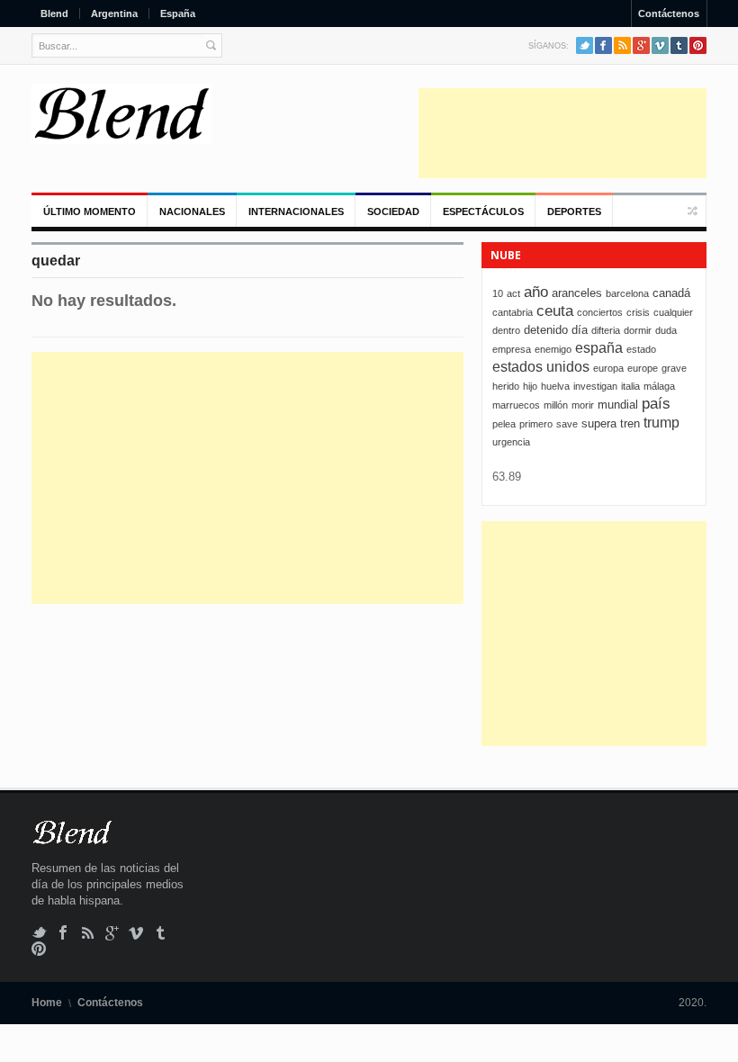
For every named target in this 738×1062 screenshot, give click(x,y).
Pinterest (697, 45)
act (513, 293)
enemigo (553, 349)
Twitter (584, 45)
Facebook (603, 45)
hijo (530, 386)
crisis (638, 312)
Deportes (574, 211)
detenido (546, 330)
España (177, 13)
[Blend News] (122, 114)
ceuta (554, 311)
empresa (511, 349)
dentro (506, 330)
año (536, 292)
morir (583, 405)
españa (599, 348)
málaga (659, 386)
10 (497, 293)
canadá (671, 293)
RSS (622, 45)
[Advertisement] (562, 133)
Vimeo (660, 45)
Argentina (114, 13)
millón (556, 405)
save (567, 423)
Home (47, 1002)
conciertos (600, 312)
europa (608, 368)
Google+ (641, 45)
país (656, 403)
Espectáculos (483, 211)
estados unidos (541, 366)
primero (536, 423)
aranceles (577, 293)
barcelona (627, 293)
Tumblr (679, 45)
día (580, 330)
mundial (618, 404)
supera (598, 423)
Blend (54, 13)
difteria (605, 330)
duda (666, 330)
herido (505, 386)
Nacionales (192, 211)
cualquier (673, 312)
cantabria (512, 312)
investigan (595, 386)
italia (630, 386)
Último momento (89, 211)
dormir (638, 330)
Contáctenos (668, 13)
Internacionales (296, 211)
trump (662, 422)
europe (642, 368)
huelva (555, 386)
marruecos (516, 405)
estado (641, 349)
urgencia (511, 441)
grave (674, 368)
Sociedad (393, 211)
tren (630, 423)
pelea (504, 423)
